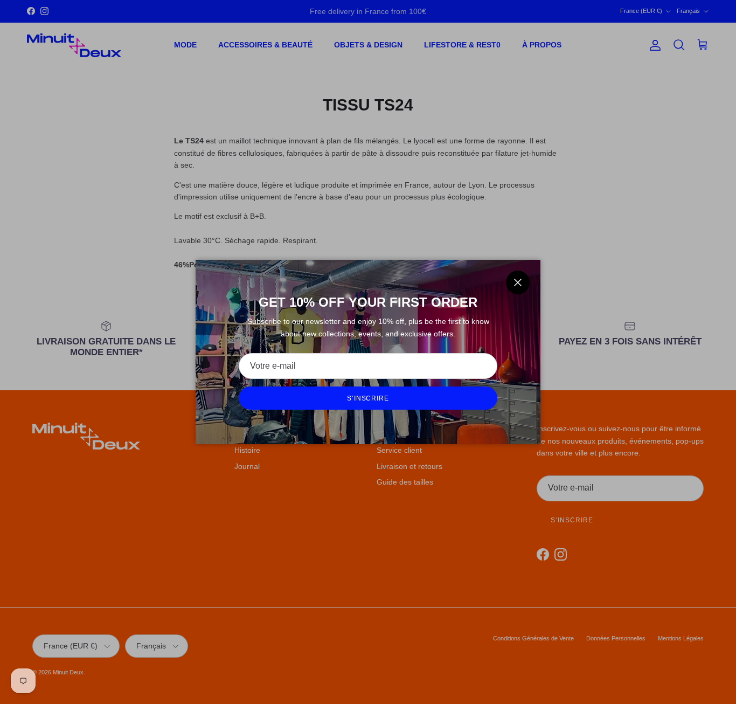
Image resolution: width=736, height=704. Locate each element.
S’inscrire (368, 398)
